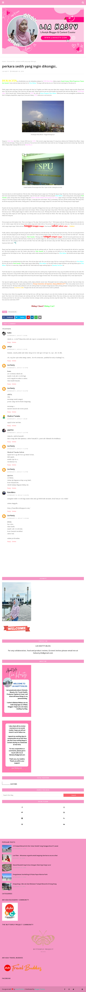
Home (4, 61)
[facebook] (22, 807)
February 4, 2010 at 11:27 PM (18, 472)
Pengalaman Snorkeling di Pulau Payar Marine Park (30, 874)
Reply (9, 342)
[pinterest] (22, 824)
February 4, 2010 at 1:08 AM (18, 419)
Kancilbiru (11, 492)
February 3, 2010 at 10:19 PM (18, 367)
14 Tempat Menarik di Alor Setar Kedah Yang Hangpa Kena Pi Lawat (35, 846)
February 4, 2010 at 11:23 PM (18, 448)
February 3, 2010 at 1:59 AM (18, 335)
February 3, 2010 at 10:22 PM (18, 391)
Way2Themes (19, 989)
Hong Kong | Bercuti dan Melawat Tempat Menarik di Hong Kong (35, 884)
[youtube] (64, 812)
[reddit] (22, 818)
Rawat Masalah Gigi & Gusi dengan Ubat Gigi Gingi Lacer (32, 865)
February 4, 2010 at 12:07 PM (18, 432)
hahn (9, 333)
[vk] (64, 824)
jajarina (10, 430)
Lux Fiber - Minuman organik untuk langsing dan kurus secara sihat (35, 855)
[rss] (64, 818)
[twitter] (22, 812)
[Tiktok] (22, 830)
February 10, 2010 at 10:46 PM (19, 495)
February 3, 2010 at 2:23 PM (18, 349)
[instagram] (64, 807)
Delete (14, 342)
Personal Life (11, 61)
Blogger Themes (40, 989)
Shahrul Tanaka (13, 416)
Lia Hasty (5, 71)
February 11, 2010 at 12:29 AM (19, 518)
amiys (9, 346)
